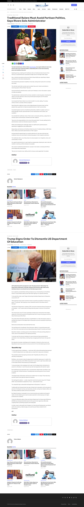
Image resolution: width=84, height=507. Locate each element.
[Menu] (76, 9)
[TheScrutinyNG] (42, 5)
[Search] (74, 9)
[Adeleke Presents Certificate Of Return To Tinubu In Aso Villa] (14, 214)
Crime (25, 200)
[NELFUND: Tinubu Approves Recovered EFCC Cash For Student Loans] (31, 214)
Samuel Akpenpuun (11, 23)
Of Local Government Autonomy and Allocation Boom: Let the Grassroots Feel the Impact (48, 204)
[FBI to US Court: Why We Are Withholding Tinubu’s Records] (31, 194)
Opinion (49, 9)
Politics (24, 9)
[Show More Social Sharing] (37, 26)
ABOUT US (67, 9)
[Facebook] (3, 66)
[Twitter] (3, 69)
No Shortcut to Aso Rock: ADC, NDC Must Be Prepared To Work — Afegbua (48, 223)
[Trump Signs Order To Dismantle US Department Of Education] (31, 266)
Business (29, 9)
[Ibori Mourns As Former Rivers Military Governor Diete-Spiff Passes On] (14, 194)
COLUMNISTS (43, 200)
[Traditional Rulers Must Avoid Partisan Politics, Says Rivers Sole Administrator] (31, 45)
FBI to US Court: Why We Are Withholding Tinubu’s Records (25, 1)
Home (20, 9)
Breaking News (10, 200)
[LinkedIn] (3, 72)
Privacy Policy (68, 45)
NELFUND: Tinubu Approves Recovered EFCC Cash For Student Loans (31, 223)
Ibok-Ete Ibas (33, 67)
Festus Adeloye (10, 244)
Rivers (14, 169)
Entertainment (54, 9)
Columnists (61, 9)
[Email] (3, 78)
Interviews (44, 9)
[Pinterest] (3, 75)
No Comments (25, 23)
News (34, 9)
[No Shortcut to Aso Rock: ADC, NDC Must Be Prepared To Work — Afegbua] (48, 214)
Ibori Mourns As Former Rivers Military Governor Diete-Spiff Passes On (14, 203)
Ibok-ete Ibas (10, 169)
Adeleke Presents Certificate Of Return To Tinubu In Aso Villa (14, 223)
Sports (39, 9)
